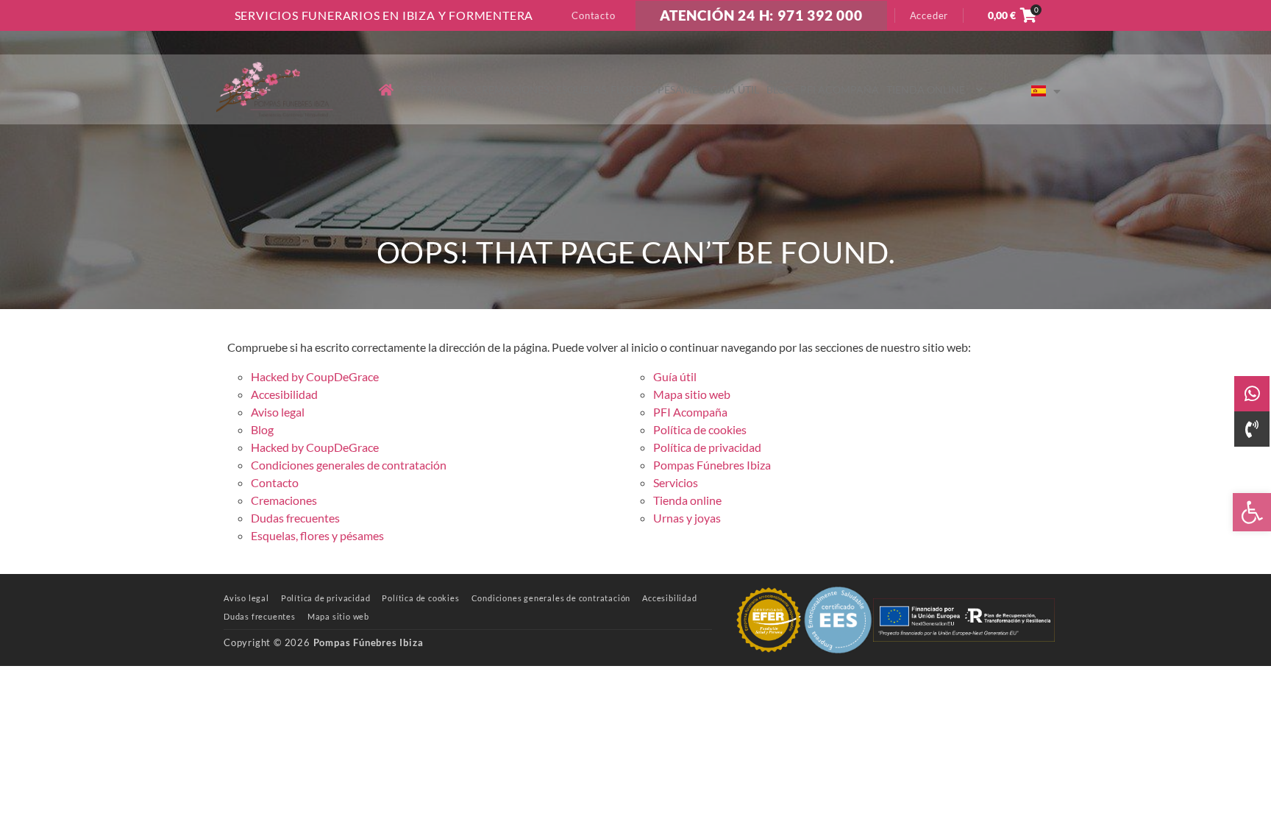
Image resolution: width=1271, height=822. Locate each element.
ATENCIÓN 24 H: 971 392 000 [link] (761, 15)
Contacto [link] (593, 15)
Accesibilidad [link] (284, 394)
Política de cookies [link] (700, 429)
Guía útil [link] (735, 89)
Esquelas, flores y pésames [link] (629, 89)
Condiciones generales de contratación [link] (348, 465)
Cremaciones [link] (511, 89)
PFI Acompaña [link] (839, 89)
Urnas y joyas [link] (687, 518)
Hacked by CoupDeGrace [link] (315, 376)
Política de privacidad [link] (707, 447)
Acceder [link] (929, 15)
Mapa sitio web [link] (691, 394)
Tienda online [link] (925, 89)
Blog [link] (779, 89)
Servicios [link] (441, 89)
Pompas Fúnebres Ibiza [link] (712, 465)
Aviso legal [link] (278, 412)
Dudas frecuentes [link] (295, 518)
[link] (1252, 512)
